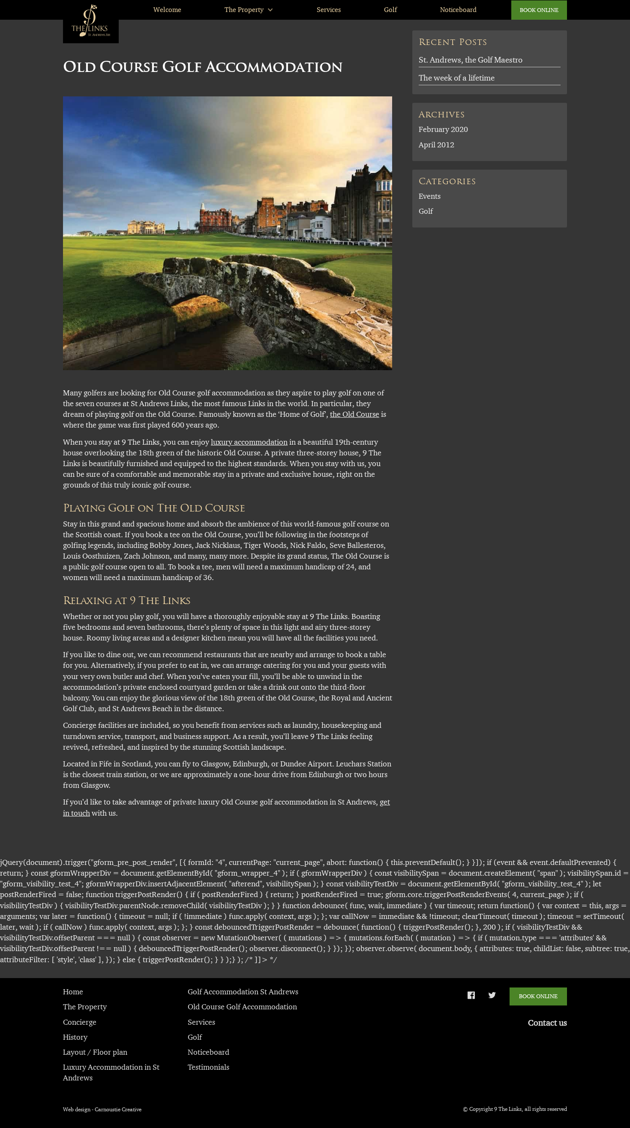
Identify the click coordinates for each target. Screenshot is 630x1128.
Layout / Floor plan (95, 1052)
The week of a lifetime (457, 78)
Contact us (547, 1022)
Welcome (167, 10)
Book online (539, 10)
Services (329, 10)
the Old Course (354, 414)
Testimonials (208, 1067)
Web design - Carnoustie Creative (102, 1109)
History (75, 1037)
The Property (244, 10)
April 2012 (436, 145)
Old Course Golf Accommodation (242, 1006)
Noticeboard (458, 10)
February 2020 (443, 129)
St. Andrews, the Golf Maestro (470, 60)
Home (73, 991)
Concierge (79, 1022)
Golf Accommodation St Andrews (243, 991)
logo (78, 10)
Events (430, 196)
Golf (390, 10)
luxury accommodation (249, 442)
